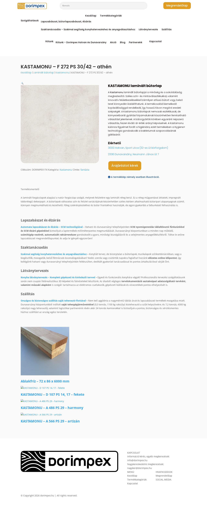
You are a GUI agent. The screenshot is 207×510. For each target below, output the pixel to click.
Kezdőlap (90, 16)
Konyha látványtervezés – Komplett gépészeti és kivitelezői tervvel (58, 277)
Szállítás (167, 29)
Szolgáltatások (30, 20)
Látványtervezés (148, 29)
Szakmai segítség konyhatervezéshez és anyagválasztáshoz (54, 254)
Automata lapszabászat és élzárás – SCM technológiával (52, 226)
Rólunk (49, 41)
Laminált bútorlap (43, 72)
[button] (22, 83)
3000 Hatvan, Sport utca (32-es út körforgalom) (138, 148)
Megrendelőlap (177, 5)
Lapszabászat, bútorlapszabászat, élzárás (66, 21)
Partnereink (135, 42)
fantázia (85, 169)
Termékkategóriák (111, 16)
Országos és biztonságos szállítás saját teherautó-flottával (53, 300)
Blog (122, 42)
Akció (113, 42)
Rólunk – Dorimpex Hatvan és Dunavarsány (81, 42)
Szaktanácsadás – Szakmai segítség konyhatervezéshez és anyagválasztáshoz (88, 29)
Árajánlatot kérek (124, 165)
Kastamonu (62, 72)
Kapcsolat (155, 41)
